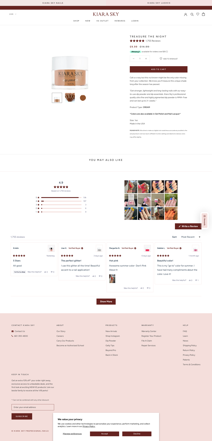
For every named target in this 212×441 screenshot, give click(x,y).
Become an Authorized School (70, 345)
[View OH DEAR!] (195, 248)
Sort (174, 237)
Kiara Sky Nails (53, 3)
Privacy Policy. (89, 426)
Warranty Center (148, 331)
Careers (60, 336)
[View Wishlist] (197, 14)
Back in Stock (112, 355)
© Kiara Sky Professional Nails (30, 431)
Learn (135, 21)
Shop (76, 21)
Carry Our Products (65, 341)
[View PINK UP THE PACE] (147, 248)
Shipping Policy (190, 345)
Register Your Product (151, 336)
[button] (145, 41)
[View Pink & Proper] (51, 248)
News (185, 341)
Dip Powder (111, 341)
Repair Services (148, 345)
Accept (104, 434)
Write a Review (191, 227)
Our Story (61, 331)
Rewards (120, 21)
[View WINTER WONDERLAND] (99, 248)
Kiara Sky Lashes (159, 3)
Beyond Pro (111, 350)
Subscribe (22, 416)
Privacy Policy (189, 355)
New (87, 21)
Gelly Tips (110, 345)
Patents (186, 360)
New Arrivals (111, 331)
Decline (136, 434)
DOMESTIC (109, 8)
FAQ (185, 331)
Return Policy (189, 350)
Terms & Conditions (191, 364)
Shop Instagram (113, 336)
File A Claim (146, 341)
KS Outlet (103, 21)
